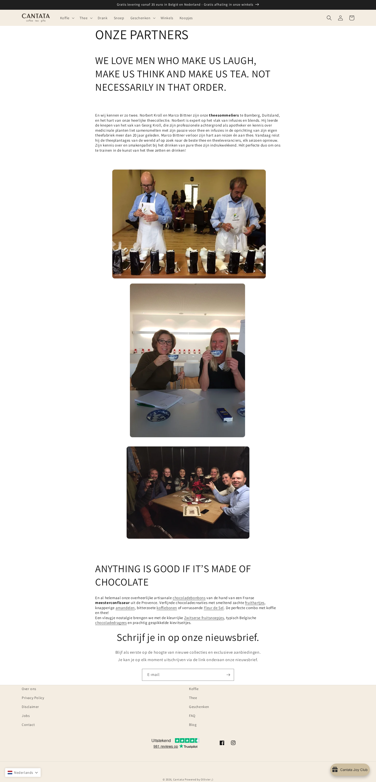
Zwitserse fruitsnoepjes (204, 617)
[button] (67, 17)
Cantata (178, 779)
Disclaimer (30, 706)
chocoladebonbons (189, 597)
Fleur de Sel (214, 607)
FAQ (192, 715)
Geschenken (199, 706)
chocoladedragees (111, 622)
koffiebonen (167, 607)
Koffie (194, 688)
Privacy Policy (33, 697)
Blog (192, 724)
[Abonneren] (228, 675)
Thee (193, 697)
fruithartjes (254, 602)
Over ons (29, 688)
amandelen (125, 607)
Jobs (26, 715)
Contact (28, 724)
